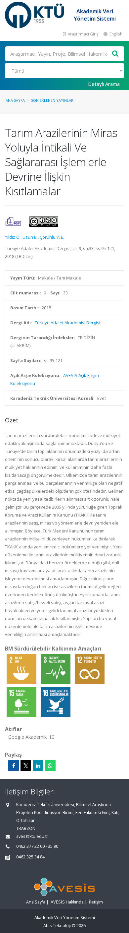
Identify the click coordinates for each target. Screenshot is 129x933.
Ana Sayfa (15, 100)
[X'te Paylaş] (26, 765)
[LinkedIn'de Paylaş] (38, 765)
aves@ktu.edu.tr (32, 836)
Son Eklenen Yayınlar (52, 100)
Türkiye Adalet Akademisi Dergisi (67, 323)
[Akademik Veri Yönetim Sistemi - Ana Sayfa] (35, 15)
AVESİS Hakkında (67, 902)
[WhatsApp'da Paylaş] (50, 765)
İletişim (96, 902)
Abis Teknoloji (57, 925)
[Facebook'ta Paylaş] (13, 765)
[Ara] (115, 53)
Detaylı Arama (104, 84)
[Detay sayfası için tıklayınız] (22, 669)
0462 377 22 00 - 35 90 (37, 846)
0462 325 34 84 (30, 857)
